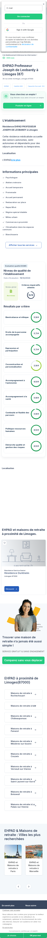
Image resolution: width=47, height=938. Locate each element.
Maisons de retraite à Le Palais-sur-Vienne (23, 805)
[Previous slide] (18, 886)
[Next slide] (28, 886)
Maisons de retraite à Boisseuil (21, 793)
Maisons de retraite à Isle (23, 706)
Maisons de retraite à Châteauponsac (21, 717)
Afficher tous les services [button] (21, 245)
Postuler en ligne (23, 105)
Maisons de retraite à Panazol (21, 729)
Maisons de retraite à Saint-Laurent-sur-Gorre (23, 780)
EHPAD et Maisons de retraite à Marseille (34, 866)
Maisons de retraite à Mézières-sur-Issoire (21, 742)
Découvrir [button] (10, 589)
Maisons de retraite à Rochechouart (21, 694)
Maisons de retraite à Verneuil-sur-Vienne (21, 767)
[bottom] (5, 543)
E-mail (10, 8)
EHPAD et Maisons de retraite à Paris (13, 866)
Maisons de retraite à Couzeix (21, 755)
